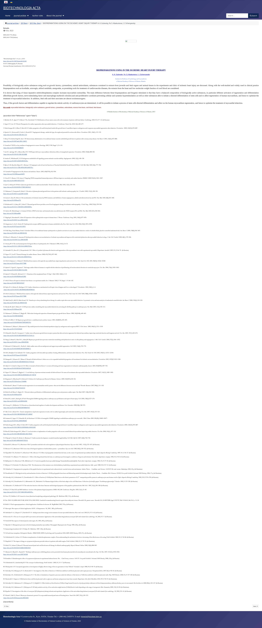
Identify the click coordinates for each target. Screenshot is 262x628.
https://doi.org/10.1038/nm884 (12, 213)
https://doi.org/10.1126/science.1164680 (14, 381)
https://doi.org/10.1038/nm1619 (12, 394)
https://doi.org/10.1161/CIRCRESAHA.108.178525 (17, 434)
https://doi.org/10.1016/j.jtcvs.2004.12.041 (15, 220)
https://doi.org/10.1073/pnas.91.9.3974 (14, 226)
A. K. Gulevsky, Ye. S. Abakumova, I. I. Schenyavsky (131, 74)
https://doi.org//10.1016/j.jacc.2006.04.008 (15, 239)
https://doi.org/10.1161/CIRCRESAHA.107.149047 (17, 414)
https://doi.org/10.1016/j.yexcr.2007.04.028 (15, 554)
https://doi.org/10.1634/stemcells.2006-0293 (16, 598)
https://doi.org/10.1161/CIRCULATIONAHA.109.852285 (19, 427)
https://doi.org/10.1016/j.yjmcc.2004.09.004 (15, 342)
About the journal (54, 15)
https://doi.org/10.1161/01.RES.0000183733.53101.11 (18, 335)
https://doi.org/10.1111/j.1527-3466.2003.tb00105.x (18, 492)
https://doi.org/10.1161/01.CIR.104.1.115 (15, 134)
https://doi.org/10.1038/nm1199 (12, 309)
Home (7, 15)
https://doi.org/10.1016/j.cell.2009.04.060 (15, 401)
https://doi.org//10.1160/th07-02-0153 (14, 388)
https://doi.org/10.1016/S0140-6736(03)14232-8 (17, 368)
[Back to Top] (258, 624)
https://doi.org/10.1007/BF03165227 (13, 283)
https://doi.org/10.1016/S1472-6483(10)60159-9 (16, 548)
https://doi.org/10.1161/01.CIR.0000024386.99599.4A (19, 289)
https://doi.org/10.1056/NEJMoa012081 (14, 276)
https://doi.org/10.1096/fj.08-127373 (13, 180)
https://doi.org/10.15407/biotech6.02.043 (15, 61)
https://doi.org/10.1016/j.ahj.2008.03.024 (15, 302)
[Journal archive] (27, 15)
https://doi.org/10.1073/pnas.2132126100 (15, 355)
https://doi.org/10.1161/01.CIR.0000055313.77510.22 (18, 362)
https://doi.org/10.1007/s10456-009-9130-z (15, 161)
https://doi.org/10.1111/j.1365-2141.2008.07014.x (17, 246)
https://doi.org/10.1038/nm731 (12, 200)
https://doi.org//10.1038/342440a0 (13, 316)
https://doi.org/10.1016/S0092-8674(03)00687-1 (17, 348)
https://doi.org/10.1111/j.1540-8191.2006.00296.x (17, 207)
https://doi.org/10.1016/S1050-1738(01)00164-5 (17, 187)
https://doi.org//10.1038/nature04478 (13, 174)
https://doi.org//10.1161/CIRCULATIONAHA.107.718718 (19, 375)
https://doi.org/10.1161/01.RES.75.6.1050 (15, 270)
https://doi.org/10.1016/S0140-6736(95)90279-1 (17, 322)
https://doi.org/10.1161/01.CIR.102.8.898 (15, 154)
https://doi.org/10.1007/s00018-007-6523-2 (15, 440)
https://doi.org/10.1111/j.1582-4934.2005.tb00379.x (18, 167)
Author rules (37, 15)
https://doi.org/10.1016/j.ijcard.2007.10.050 (15, 193)
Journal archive (20, 15)
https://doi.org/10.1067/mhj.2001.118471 (15, 141)
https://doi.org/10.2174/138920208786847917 (16, 407)
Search (254, 16)
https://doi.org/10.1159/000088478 (13, 148)
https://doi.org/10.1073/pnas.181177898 (14, 263)
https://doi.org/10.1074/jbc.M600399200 (15, 421)
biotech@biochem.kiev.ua (91, 616)
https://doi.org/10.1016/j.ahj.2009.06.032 (15, 233)
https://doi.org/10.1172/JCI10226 (12, 329)
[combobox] (237, 15)
